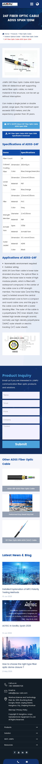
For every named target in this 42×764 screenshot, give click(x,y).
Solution (7, 733)
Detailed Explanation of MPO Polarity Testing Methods (20, 591)
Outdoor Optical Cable (12, 37)
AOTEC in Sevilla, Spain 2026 (16, 626)
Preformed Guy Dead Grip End (21, 514)
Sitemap (12, 710)
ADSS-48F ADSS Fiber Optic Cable (21, 488)
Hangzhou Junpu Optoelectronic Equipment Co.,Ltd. (22, 715)
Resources (8, 745)
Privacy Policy (22, 710)
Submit (21, 444)
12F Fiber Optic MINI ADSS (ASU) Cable (21, 540)
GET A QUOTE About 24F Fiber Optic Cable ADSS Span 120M (21, 125)
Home (7, 34)
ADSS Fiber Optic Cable (30, 37)
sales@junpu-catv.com (18, 693)
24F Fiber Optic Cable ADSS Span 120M (17, 39)
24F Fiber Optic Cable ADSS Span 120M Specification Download (21, 134)
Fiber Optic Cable (25, 34)
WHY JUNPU (9, 739)
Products (14, 34)
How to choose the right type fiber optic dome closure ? (19, 666)
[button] (21, 71)
